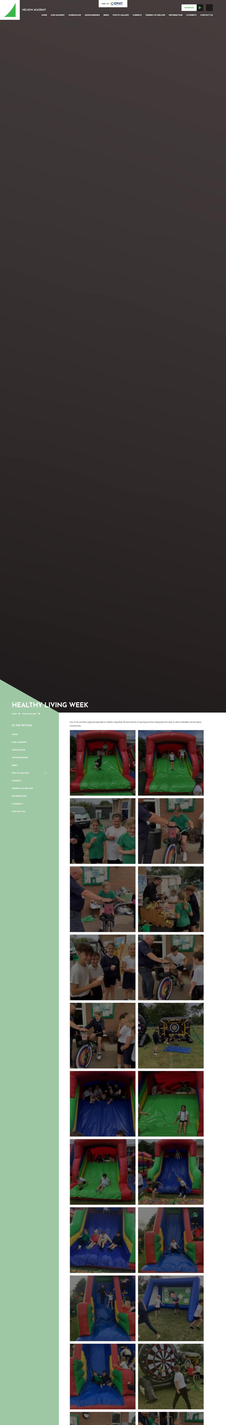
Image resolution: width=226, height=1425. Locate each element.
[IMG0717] (102, 967)
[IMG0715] (102, 1035)
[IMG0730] (102, 1240)
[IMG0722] (171, 763)
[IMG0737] (171, 1376)
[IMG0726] (171, 1104)
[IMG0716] (171, 967)
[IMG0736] (102, 1376)
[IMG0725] (102, 1104)
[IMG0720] (171, 831)
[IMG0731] (171, 1240)
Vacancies (189, 7)
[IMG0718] (171, 899)
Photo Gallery (29, 714)
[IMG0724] (171, 1035)
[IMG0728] (171, 1172)
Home (14, 714)
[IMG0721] (102, 831)
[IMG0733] (171, 1308)
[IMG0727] (102, 1172)
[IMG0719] (102, 899)
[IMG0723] (102, 763)
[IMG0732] (102, 1308)
